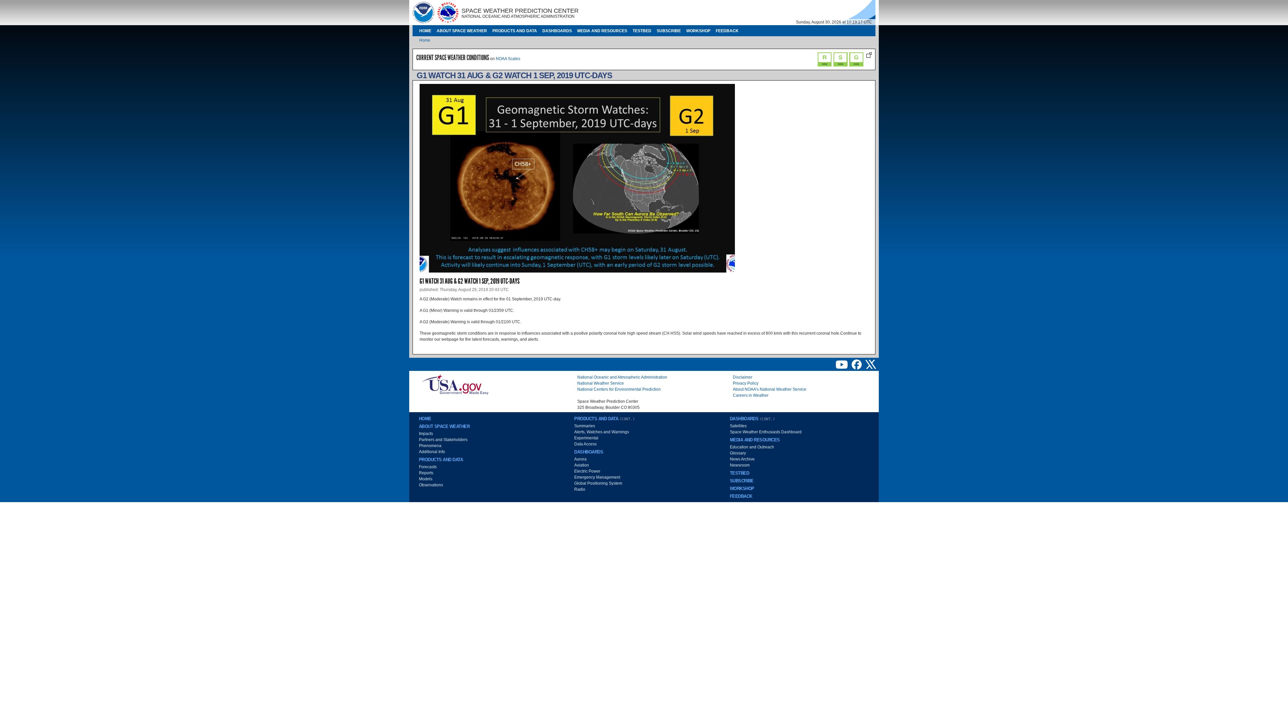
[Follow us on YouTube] (842, 364)
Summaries (584, 426)
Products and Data (514, 31)
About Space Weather (462, 31)
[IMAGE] (423, 12)
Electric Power (587, 471)
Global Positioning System (598, 483)
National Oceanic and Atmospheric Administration (622, 377)
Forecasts (428, 467)
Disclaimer (742, 377)
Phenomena (430, 445)
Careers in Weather (750, 395)
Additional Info (432, 451)
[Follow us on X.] (871, 364)
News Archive (742, 459)
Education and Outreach (752, 447)
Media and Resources (602, 31)
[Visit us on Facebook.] (857, 364)
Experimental (586, 438)
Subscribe (669, 31)
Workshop (698, 31)
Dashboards (557, 31)
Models (425, 479)
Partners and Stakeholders (443, 439)
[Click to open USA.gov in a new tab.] (454, 384)
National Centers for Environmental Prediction (619, 389)
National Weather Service (600, 383)
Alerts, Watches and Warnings (601, 432)
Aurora (580, 459)
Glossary (738, 453)
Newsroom (740, 465)
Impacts (426, 433)
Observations (431, 485)
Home (425, 31)
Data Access (585, 444)
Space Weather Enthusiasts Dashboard (766, 432)
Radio (579, 489)
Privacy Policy (745, 383)
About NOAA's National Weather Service (769, 389)
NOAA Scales (508, 58)
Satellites (738, 426)
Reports (426, 473)
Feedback (727, 31)
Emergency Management (597, 477)
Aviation (581, 465)
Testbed (642, 31)
